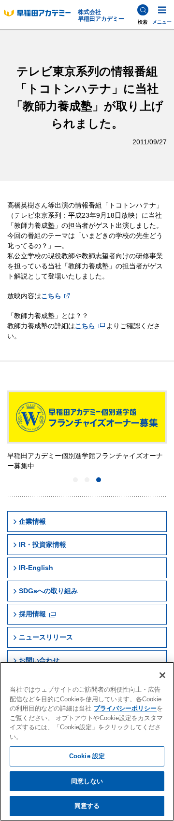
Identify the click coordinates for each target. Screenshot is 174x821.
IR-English (36, 567)
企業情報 (32, 521)
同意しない (87, 781)
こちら (51, 296)
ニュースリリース (46, 637)
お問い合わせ (39, 660)
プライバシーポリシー (125, 708)
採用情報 (32, 614)
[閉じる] (162, 675)
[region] (87, 741)
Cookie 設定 (87, 756)
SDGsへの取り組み (48, 591)
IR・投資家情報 (42, 544)
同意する (87, 805)
